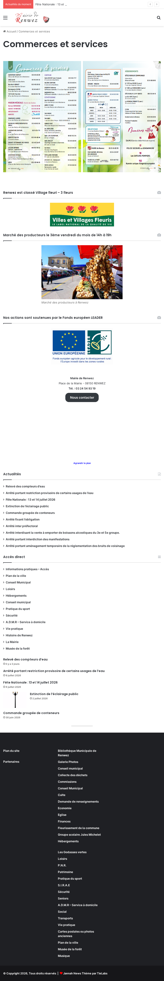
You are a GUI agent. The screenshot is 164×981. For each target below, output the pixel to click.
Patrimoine (65, 872)
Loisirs (10, 589)
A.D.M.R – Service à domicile (25, 622)
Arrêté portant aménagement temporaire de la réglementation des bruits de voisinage (65, 546)
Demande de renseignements (78, 801)
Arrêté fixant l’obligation (23, 519)
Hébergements (16, 595)
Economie (65, 808)
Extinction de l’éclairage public (27, 506)
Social (62, 911)
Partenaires (11, 761)
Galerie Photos (68, 762)
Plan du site (11, 750)
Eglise (62, 814)
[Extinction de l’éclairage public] (15, 700)
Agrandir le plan (82, 463)
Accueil (11, 31)
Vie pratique (14, 628)
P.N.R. (62, 865)
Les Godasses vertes (72, 852)
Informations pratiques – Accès (27, 569)
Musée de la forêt (18, 648)
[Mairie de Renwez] (33, 17)
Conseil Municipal (18, 582)
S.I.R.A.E (64, 885)
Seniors (63, 898)
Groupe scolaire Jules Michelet (79, 834)
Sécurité (12, 615)
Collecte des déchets (72, 775)
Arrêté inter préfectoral (22, 526)
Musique (64, 956)
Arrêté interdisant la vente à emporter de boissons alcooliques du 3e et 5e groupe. (63, 532)
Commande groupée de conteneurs (30, 513)
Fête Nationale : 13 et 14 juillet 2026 (59, 4)
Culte (61, 795)
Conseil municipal (18, 602)
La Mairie (12, 642)
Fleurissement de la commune (78, 828)
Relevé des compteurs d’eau (25, 486)
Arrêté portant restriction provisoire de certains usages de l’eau (49, 493)
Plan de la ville (16, 575)
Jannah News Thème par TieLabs (85, 973)
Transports (65, 918)
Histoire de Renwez (19, 635)
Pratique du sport (18, 609)
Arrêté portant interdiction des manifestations (37, 539)
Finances (64, 821)
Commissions (67, 781)
